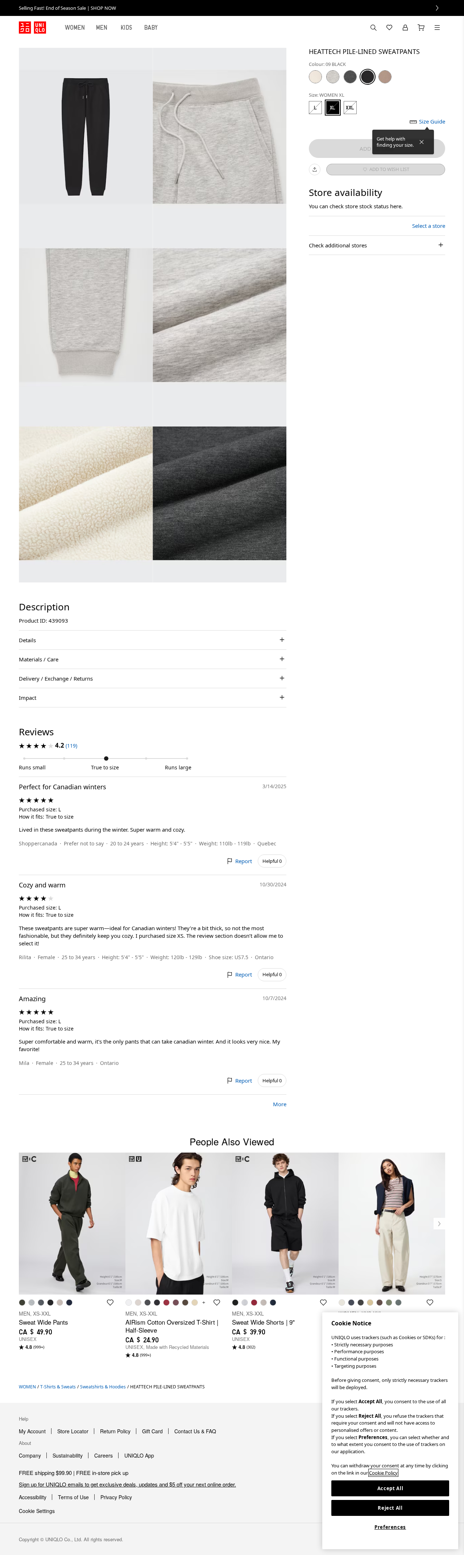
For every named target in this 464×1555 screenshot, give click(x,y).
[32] (385, 76)
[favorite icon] (110, 1303)
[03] (332, 76)
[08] (350, 76)
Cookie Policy (383, 1473)
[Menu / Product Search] (437, 27)
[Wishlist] (389, 27)
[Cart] (421, 27)
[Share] (314, 169)
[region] (390, 1430)
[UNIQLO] (32, 27)
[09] (367, 76)
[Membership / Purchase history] (405, 27)
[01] (315, 76)
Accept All (390, 1488)
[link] (232, 8)
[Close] (422, 142)
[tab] (75, 27)
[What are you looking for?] (373, 27)
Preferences (390, 1527)
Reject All (390, 1508)
